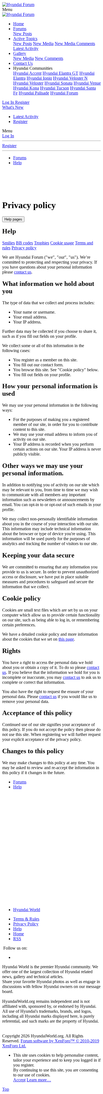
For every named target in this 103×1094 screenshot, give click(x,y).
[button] (7, 9)
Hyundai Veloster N (70, 78)
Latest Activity (25, 48)
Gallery (19, 53)
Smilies (8, 243)
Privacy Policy (25, 924)
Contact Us (23, 63)
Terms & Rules (26, 919)
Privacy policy (24, 247)
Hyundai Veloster (28, 83)
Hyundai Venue (87, 83)
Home (18, 23)
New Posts (22, 33)
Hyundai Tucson (54, 88)
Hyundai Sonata (58, 83)
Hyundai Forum (64, 93)
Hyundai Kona (26, 88)
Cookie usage (62, 243)
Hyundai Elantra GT (60, 73)
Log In (8, 135)
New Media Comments (75, 43)
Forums (19, 28)
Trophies (41, 243)
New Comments (49, 58)
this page (66, 639)
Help (17, 928)
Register (20, 121)
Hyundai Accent (27, 73)
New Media (43, 43)
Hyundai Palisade (34, 93)
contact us (22, 272)
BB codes (24, 243)
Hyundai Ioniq (39, 78)
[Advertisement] (52, 181)
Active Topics (25, 38)
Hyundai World (26, 909)
